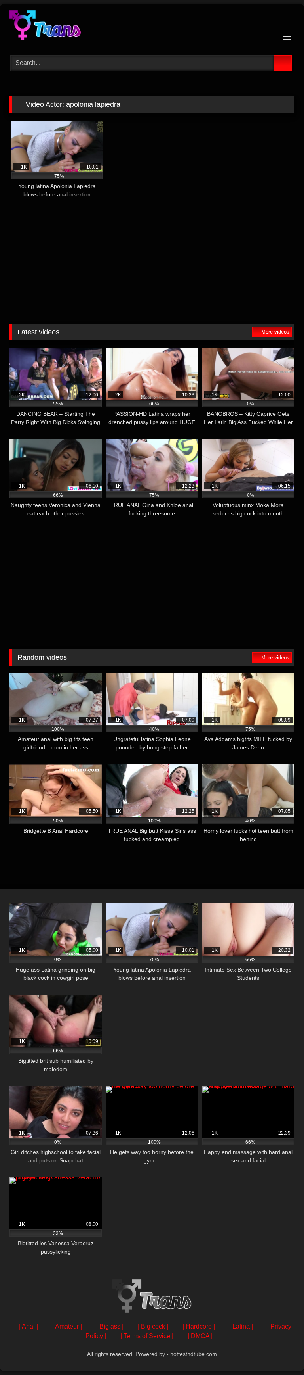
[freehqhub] (152, 26)
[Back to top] (280, 1351)
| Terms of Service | (146, 1336)
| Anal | (28, 1326)
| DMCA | (200, 1336)
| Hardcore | (198, 1326)
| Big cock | (153, 1326)
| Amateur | (67, 1326)
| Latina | (241, 1326)
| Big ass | (110, 1326)
